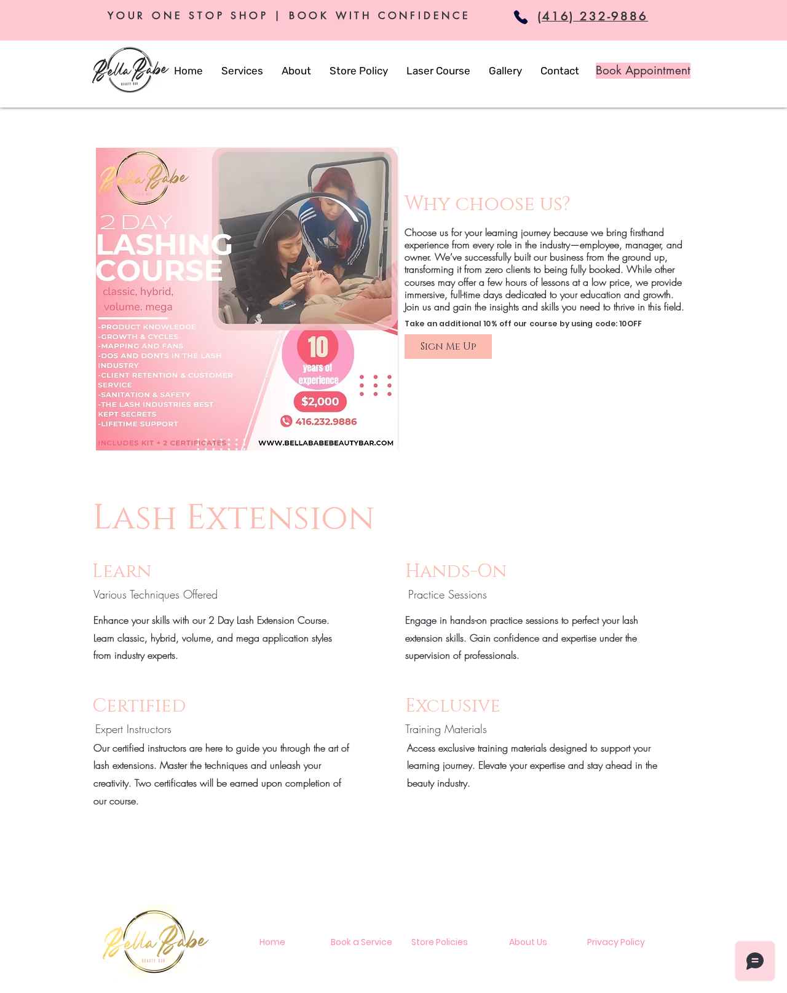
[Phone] (521, 17)
